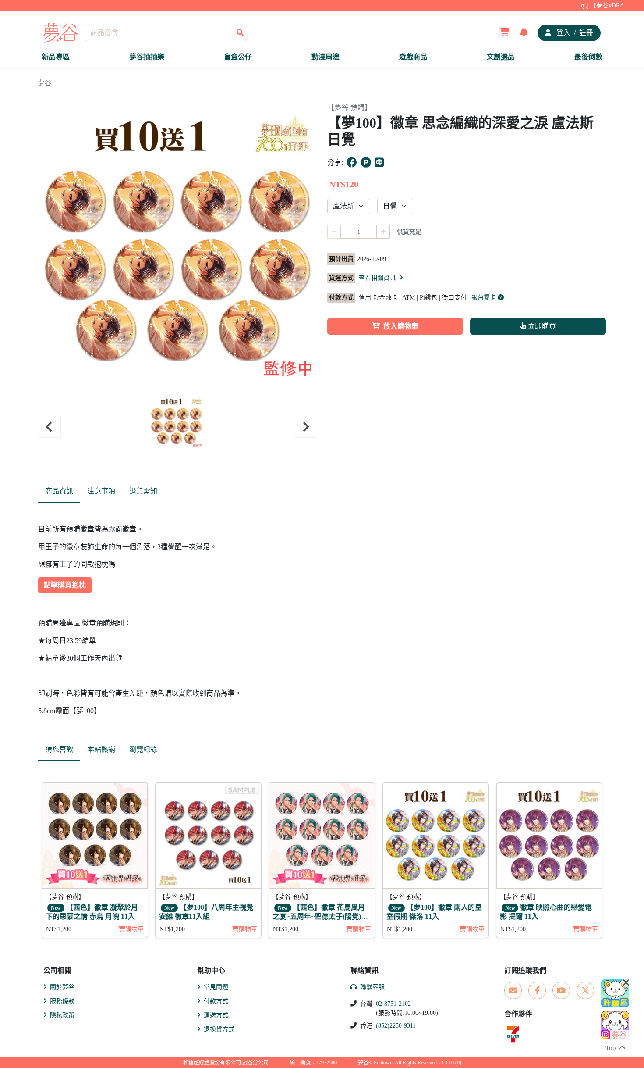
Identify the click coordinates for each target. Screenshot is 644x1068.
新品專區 (56, 57)
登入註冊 (574, 32)
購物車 (134, 929)
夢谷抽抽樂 (146, 57)
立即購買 (541, 326)
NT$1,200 (58, 929)
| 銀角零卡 (483, 297)
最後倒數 (588, 57)
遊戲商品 (413, 57)
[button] (381, 277)
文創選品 (501, 57)
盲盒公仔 (238, 57)
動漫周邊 (325, 57)
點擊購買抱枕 (65, 585)
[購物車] (504, 33)
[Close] (626, 982)
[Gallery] (177, 426)
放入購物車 (400, 326)
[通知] (524, 33)
